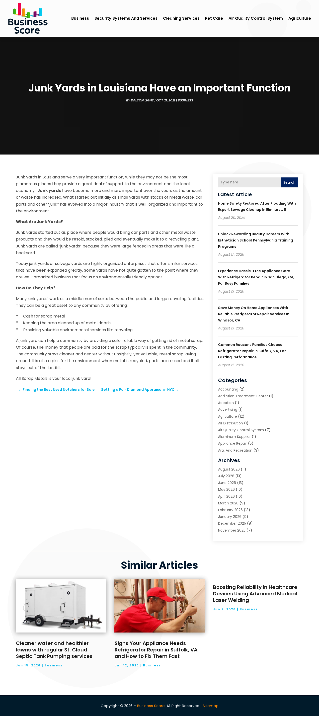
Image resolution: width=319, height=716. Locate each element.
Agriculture (299, 18)
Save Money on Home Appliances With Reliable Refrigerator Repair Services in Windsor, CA (253, 314)
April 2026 (226, 496)
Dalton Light (142, 100)
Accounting (228, 389)
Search (289, 182)
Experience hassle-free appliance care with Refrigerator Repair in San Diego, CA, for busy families (256, 277)
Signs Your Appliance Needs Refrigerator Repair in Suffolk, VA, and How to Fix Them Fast (157, 650)
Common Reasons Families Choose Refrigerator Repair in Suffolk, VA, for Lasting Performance (252, 351)
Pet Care (214, 18)
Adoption (226, 402)
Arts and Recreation (235, 450)
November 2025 (231, 530)
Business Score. (151, 705)
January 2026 (229, 516)
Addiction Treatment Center (243, 396)
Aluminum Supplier (234, 436)
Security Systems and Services (126, 18)
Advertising (227, 409)
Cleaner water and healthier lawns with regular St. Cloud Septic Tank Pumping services (54, 650)
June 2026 (227, 482)
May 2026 (226, 489)
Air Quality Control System (256, 18)
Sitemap (211, 705)
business (80, 18)
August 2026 (229, 469)
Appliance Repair (232, 443)
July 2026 (226, 476)
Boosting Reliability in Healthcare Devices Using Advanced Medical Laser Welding (255, 594)
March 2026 (228, 503)
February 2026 (230, 509)
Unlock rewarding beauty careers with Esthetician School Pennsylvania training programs (255, 240)
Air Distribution (230, 423)
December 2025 (232, 523)
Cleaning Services (181, 18)
